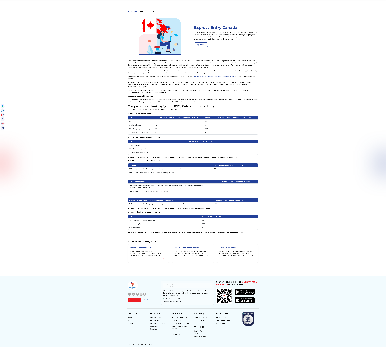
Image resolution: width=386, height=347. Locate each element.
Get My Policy (199, 331)
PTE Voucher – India (201, 334)
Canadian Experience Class (140, 248)
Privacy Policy (221, 317)
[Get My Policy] (3, 106)
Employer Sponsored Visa (181, 317)
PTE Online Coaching (201, 317)
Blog (129, 320)
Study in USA (154, 326)
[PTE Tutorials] (3, 119)
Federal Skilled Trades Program (186, 248)
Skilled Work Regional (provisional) (179, 327)
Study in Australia (156, 317)
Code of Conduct (222, 323)
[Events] (3, 128)
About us (131, 317)
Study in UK (154, 329)
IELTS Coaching (199, 320)
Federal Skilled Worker (227, 248)
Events (130, 323)
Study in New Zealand (157, 323)
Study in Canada (155, 320)
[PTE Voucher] (3, 115)
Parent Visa (176, 334)
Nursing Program (200, 337)
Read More (163, 259)
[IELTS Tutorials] (3, 124)
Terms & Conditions (223, 320)
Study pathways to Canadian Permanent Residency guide (213, 77)
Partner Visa (176, 331)
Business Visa (176, 320)
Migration (133, 11)
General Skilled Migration (180, 323)
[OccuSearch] (3, 110)
